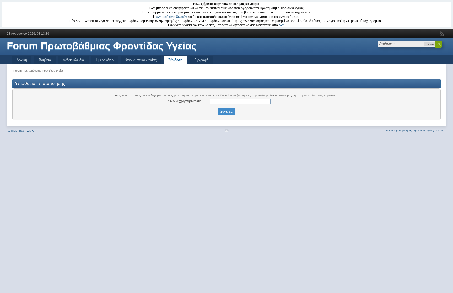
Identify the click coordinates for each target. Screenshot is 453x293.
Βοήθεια (45, 60)
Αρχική (22, 60)
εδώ (281, 25)
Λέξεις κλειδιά (73, 60)
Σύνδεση (175, 60)
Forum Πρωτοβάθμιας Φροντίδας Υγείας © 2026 (415, 130)
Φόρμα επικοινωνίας (141, 60)
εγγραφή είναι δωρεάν (171, 17)
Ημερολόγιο (105, 60)
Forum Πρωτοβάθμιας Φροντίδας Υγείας (102, 45)
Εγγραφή (201, 60)
